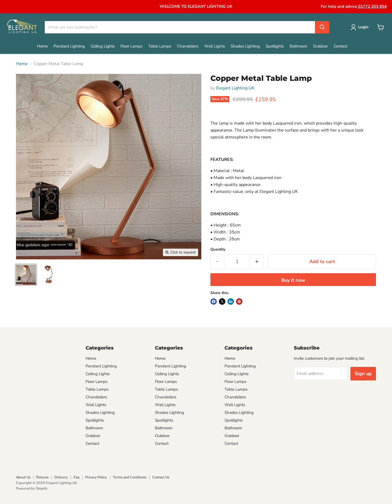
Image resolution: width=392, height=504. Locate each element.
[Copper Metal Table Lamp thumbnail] (26, 274)
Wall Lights (214, 46)
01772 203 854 (372, 6)
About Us (23, 477)
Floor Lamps (131, 46)
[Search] (322, 27)
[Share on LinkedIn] (230, 301)
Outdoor (320, 46)
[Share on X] (222, 301)
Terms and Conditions (129, 477)
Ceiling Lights (103, 46)
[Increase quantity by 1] (257, 261)
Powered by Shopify (31, 488)
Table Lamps (159, 46)
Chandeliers (187, 46)
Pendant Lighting (69, 46)
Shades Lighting (245, 46)
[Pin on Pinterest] (239, 301)
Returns (42, 477)
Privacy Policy (96, 477)
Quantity (217, 249)
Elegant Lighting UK (235, 88)
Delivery (61, 477)
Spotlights (275, 46)
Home (42, 46)
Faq (76, 477)
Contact (340, 46)
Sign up (363, 373)
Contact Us (160, 477)
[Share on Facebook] (213, 301)
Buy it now (293, 280)
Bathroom (298, 46)
